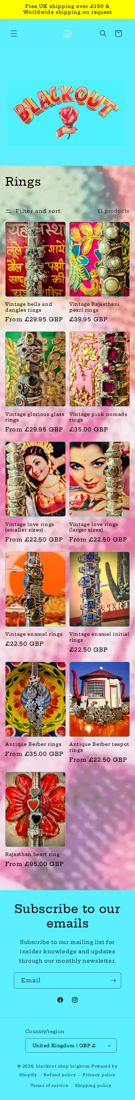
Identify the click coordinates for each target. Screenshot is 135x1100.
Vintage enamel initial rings (99, 637)
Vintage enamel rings (33, 634)
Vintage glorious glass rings (34, 417)
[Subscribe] (113, 980)
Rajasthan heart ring (32, 854)
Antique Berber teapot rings (99, 747)
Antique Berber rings (33, 744)
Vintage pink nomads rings (98, 417)
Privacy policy (99, 1074)
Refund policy (60, 1074)
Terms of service (49, 1085)
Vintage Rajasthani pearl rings (94, 307)
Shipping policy (93, 1085)
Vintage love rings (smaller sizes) (29, 527)
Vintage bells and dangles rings (28, 307)
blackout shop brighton (63, 1066)
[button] (13, 33)
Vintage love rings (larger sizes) (93, 527)
